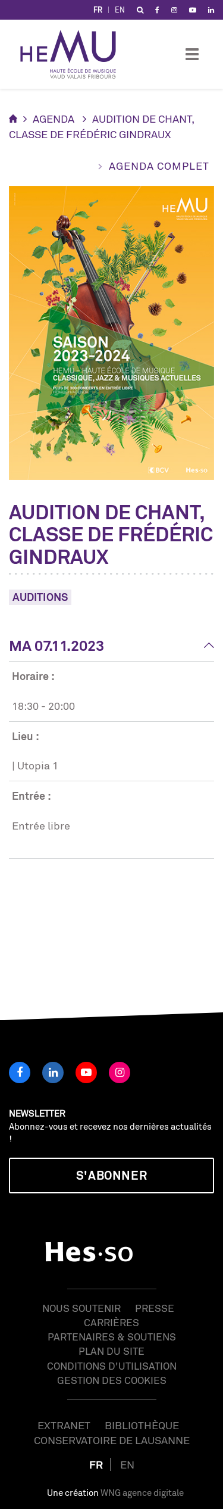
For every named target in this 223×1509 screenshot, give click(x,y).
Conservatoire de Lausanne (112, 1439)
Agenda (53, 118)
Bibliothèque (142, 1425)
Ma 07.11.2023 (56, 645)
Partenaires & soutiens (112, 1336)
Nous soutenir (81, 1308)
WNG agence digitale (142, 1492)
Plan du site (111, 1351)
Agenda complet (159, 165)
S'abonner (111, 1175)
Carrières (111, 1322)
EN (120, 10)
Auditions (40, 596)
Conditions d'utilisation (112, 1366)
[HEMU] (74, 54)
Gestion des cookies (112, 1380)
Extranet (63, 1425)
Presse (154, 1308)
